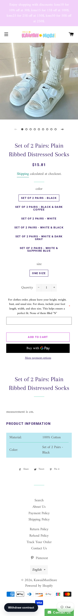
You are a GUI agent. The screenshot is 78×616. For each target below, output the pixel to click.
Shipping (23, 174)
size (39, 264)
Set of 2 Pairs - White (39, 218)
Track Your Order (39, 542)
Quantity (27, 288)
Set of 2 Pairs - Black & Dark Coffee (39, 208)
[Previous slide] (15, 129)
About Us (39, 507)
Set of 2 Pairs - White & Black (38, 227)
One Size (39, 273)
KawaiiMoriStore (45, 580)
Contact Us (39, 548)
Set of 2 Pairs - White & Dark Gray (39, 238)
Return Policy (39, 529)
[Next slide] (62, 129)
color (39, 189)
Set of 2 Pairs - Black (39, 198)
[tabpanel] (39, 81)
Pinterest (41, 558)
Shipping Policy (39, 519)
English (37, 570)
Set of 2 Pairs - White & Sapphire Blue (39, 249)
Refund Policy (39, 536)
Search (39, 500)
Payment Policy (39, 513)
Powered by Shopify (39, 586)
